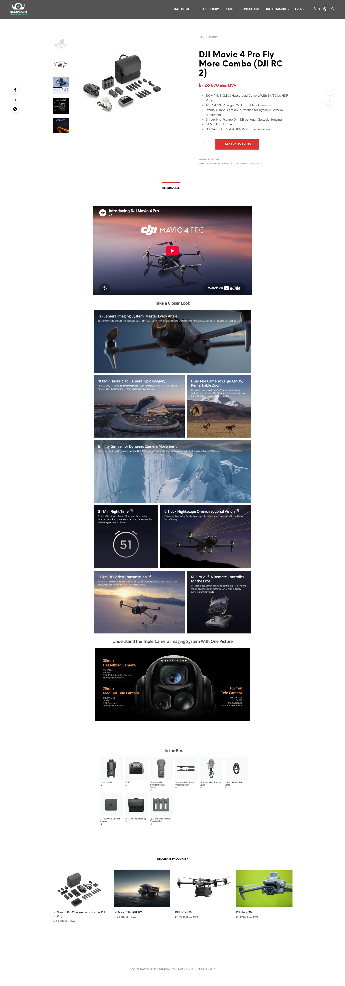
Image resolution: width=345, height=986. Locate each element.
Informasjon (276, 9)
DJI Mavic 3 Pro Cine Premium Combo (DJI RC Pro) (79, 914)
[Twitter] (15, 99)
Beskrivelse (171, 188)
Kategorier (182, 9)
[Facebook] (15, 89)
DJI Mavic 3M (244, 912)
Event (299, 9)
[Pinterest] (15, 109)
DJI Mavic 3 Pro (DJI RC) (128, 912)
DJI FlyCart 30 (183, 912)
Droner (212, 37)
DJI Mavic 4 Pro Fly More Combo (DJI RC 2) (234, 164)
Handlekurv (209, 9)
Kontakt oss (250, 9)
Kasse (230, 9)
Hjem (201, 37)
